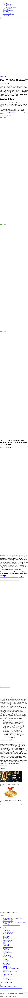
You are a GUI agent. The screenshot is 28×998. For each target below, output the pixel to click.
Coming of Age (7, 941)
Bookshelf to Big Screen (10, 939)
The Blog (5, 3)
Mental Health (7, 955)
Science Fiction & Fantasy (10, 971)
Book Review (6, 936)
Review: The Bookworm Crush (11, 925)
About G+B (6, 12)
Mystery (5, 959)
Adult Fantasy (7, 930)
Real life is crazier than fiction (11, 968)
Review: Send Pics (8, 919)
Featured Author (8, 947)
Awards (5, 934)
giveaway (3, 76)
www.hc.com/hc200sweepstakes (12, 577)
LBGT (4, 953)
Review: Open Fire (8, 921)
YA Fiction (5, 978)
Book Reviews (10, 4)
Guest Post (6, 949)
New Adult (6, 960)
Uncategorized (7, 977)
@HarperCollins (10, 112)
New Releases (10, 6)
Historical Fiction (7, 952)
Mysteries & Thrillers (8, 958)
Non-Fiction (6, 963)
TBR (4, 972)
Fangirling (6, 945)
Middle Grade (7, 956)
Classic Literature (8, 940)
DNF (4, 943)
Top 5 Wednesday (8, 974)
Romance (5, 970)
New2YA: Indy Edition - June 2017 (9, 986)
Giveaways (9, 8)
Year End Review (7, 979)
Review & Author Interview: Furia (12, 918)
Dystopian (6, 944)
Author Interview (11, 7)
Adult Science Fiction (9, 932)
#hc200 (2, 113)
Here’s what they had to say (8, 109)
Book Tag (5, 937)
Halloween (6, 951)
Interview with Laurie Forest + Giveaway (11, 988)
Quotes (5, 966)
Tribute (5, 975)
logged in (10, 993)
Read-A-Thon (7, 967)
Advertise (5, 11)
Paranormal (6, 964)
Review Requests (8, 10)
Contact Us (6, 15)
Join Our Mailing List (8, 14)
